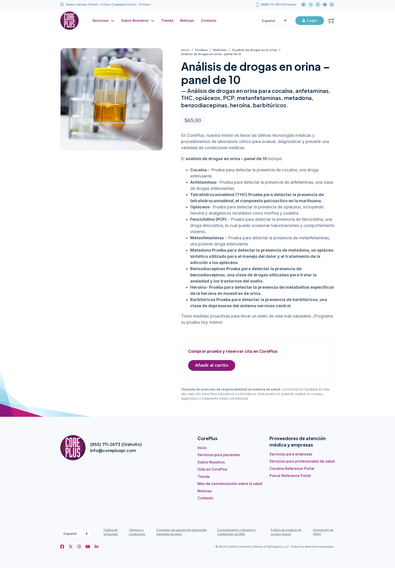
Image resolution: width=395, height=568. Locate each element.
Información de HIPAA (323, 532)
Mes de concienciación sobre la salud (230, 483)
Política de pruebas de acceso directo (286, 532)
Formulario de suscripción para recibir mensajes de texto (181, 532)
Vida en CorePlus (212, 469)
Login (312, 20)
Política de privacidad (111, 532)
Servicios (100, 20)
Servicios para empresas (291, 454)
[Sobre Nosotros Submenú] (154, 21)
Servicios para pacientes (219, 454)
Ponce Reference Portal (290, 475)
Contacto (208, 20)
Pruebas (201, 50)
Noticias (187, 20)
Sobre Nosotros (135, 20)
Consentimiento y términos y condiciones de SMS (236, 532)
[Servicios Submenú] (114, 21)
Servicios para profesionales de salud (302, 461)
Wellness (220, 50)
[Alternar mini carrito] (331, 21)
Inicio (185, 50)
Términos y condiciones (137, 532)
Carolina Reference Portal (292, 468)
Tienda (167, 20)
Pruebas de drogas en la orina (254, 50)
